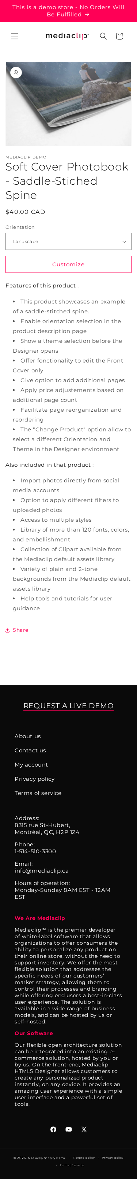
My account (31, 764)
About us (28, 736)
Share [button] (20, 630)
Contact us (30, 750)
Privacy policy (34, 778)
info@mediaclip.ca (42, 870)
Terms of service (38, 793)
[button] (15, 36)
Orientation (20, 227)
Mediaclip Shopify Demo (46, 1158)
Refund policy (84, 1157)
